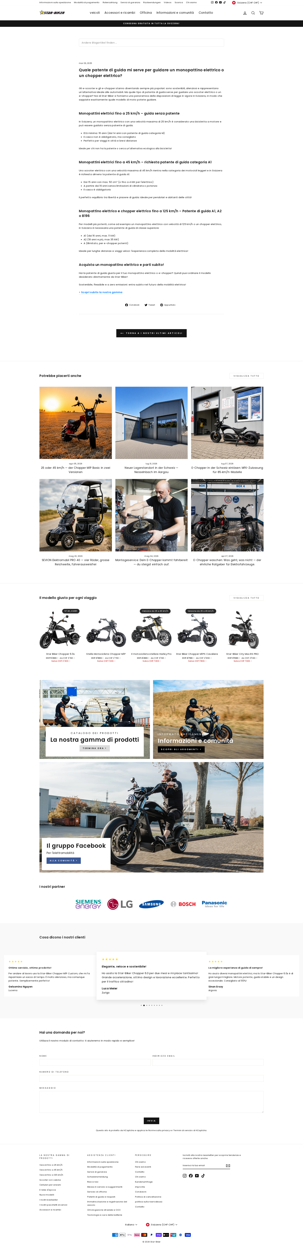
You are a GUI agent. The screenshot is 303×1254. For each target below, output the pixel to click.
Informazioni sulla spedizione (55, 2)
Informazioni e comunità (175, 13)
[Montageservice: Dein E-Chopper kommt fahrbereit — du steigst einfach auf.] (151, 515)
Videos (167, 2)
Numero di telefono (54, 1072)
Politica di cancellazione (148, 1196)
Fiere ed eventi (143, 1166)
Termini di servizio (183, 1130)
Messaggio (47, 1088)
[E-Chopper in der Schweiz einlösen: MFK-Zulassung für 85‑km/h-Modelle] (227, 423)
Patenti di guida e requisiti (101, 1196)
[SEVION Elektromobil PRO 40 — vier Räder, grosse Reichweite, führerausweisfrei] (75, 515)
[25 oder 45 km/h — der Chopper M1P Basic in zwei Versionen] (75, 423)
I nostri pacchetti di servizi (53, 1205)
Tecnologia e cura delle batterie (104, 1215)
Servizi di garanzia (130, 2)
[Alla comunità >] (151, 817)
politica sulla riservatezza (148, 1201)
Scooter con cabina (50, 1180)
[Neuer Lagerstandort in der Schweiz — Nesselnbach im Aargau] (151, 423)
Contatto (206, 13)
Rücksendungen (152, 2)
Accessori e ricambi (119, 13)
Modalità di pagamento (87, 2)
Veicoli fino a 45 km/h (50, 1169)
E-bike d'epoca (47, 1190)
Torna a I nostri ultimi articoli (154, 332)
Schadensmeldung (97, 1176)
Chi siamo (191, 2)
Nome (43, 1056)
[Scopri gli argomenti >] (208, 719)
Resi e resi (92, 1181)
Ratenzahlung (110, 2)
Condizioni (140, 1191)
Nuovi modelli (46, 1194)
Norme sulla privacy (159, 1130)
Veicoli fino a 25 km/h (50, 1165)
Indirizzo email (163, 1056)
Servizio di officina (97, 1191)
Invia (151, 1120)
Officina (146, 13)
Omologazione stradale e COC (104, 1210)
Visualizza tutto (246, 376)
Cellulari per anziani (50, 1184)
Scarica (179, 2)
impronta (140, 1187)
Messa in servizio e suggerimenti (104, 1187)
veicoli (95, 13)
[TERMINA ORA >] (94, 719)
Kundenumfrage (144, 1181)
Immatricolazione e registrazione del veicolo (107, 1203)
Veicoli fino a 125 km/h (51, 1175)
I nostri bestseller (48, 1199)
